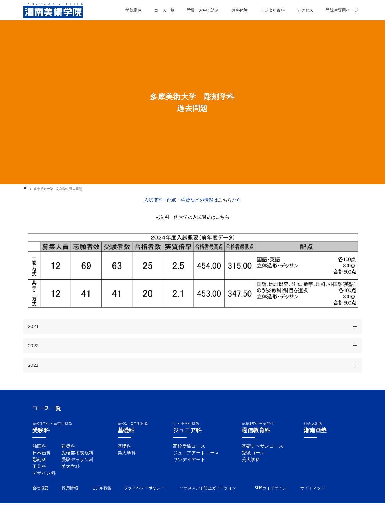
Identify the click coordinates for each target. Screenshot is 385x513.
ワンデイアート (189, 459)
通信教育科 (256, 429)
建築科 (68, 445)
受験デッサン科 (77, 459)
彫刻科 (39, 459)
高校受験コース (189, 445)
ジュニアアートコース (196, 452)
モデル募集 (101, 487)
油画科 (39, 445)
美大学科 (70, 466)
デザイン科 (44, 473)
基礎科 (126, 429)
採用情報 (70, 487)
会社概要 (40, 487)
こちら (225, 199)
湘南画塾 (315, 429)
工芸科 (39, 466)
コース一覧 (46, 407)
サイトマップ (312, 487)
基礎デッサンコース (262, 445)
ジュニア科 (187, 429)
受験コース (253, 452)
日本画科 (41, 452)
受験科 (41, 429)
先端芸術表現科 (77, 452)
